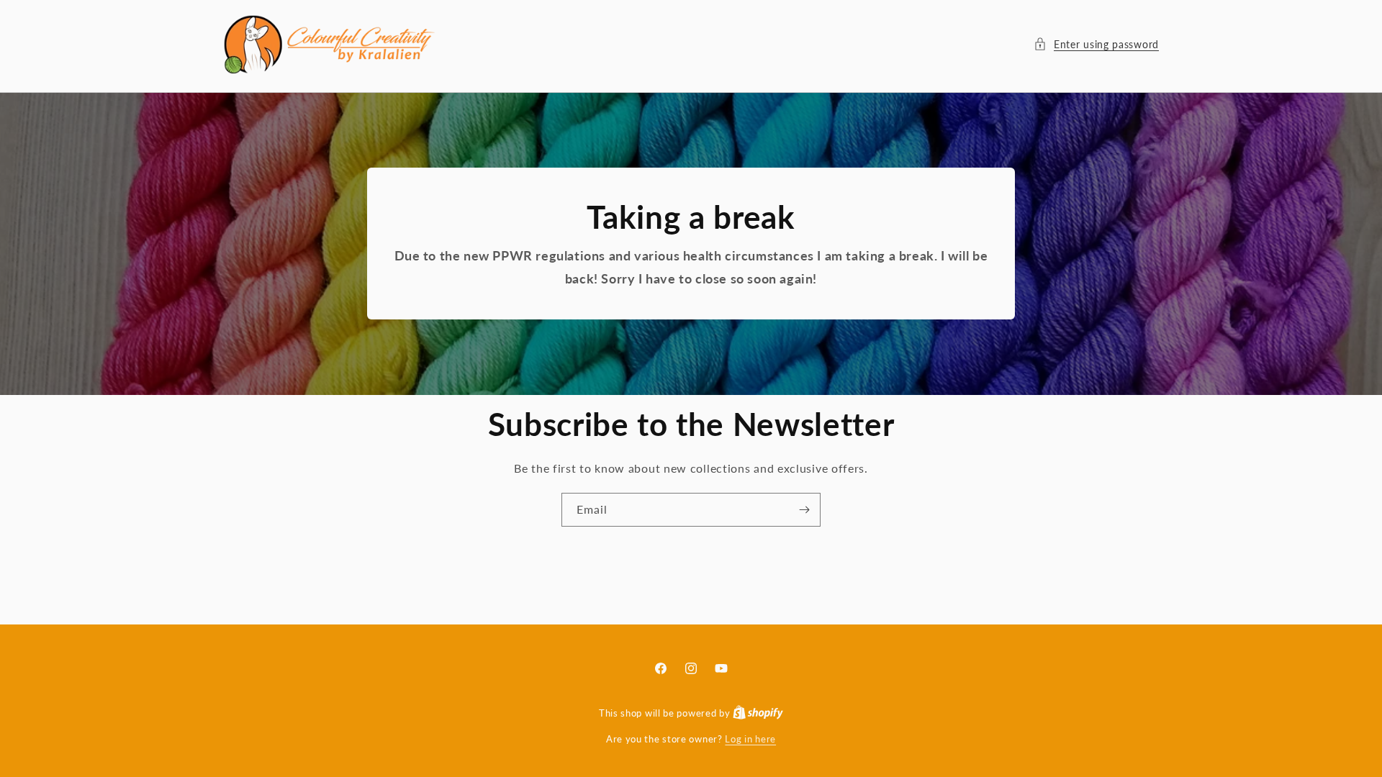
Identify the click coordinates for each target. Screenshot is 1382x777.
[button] (1096, 44)
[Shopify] (758, 713)
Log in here (750, 739)
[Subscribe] (804, 510)
